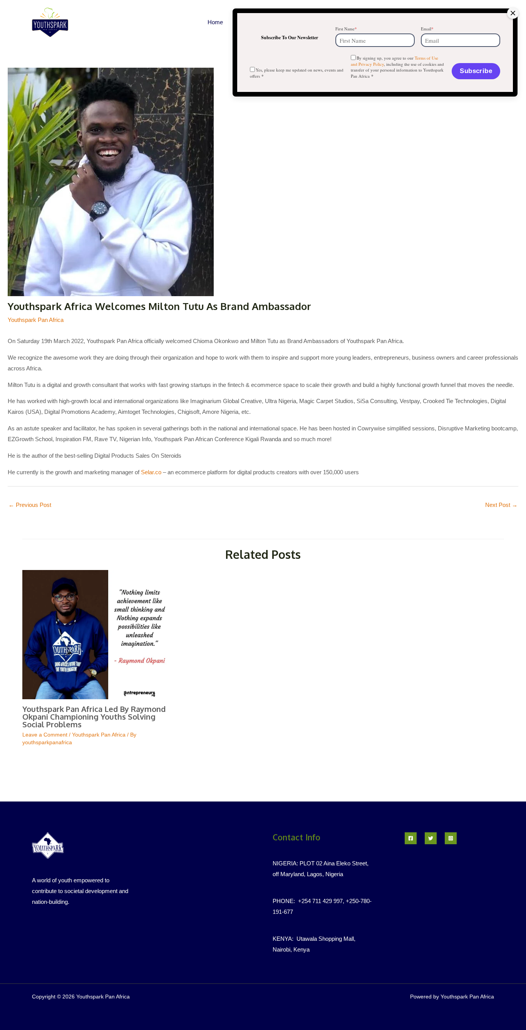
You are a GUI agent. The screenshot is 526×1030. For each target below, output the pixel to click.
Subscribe (476, 71)
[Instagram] (451, 838)
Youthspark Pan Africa (36, 320)
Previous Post (29, 505)
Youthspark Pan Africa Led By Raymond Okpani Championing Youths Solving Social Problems (94, 716)
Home (215, 22)
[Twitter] (431, 838)
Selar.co (151, 472)
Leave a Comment (44, 735)
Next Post (501, 505)
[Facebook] (411, 838)
